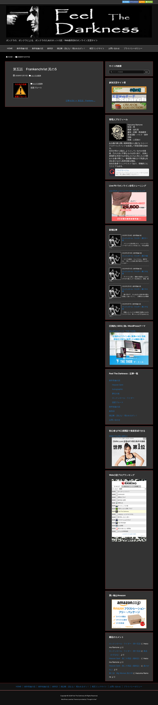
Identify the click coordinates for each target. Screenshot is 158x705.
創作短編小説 (114, 407)
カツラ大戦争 (36, 76)
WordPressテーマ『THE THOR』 (123, 331)
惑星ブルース (117, 402)
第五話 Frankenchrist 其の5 (35, 69)
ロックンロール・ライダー (123, 398)
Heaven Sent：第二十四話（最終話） (125, 658)
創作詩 (112, 411)
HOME (10, 57)
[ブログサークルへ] (129, 172)
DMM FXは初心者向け (118, 436)
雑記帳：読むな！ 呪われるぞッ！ (123, 415)
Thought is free (91, 699)
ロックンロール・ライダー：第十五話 (125, 643)
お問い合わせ (114, 420)
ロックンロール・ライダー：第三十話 (135, 256)
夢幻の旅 (115, 393)
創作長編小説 (114, 380)
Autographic (117, 389)
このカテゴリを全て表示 (129, 534)
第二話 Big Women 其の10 (121, 673)
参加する (143, 536)
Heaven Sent (117, 385)
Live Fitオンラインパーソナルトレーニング (127, 191)
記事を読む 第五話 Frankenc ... (80, 100)
